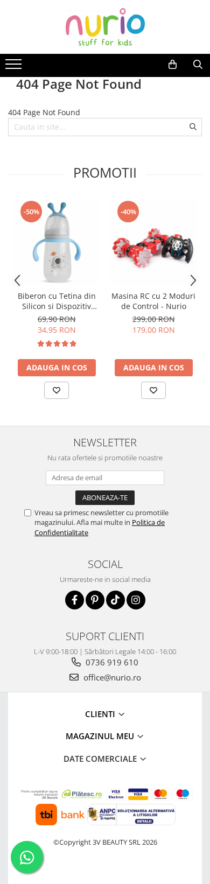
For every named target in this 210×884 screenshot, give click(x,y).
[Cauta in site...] (198, 64)
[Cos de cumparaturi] (172, 64)
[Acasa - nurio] (105, 27)
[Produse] (14, 67)
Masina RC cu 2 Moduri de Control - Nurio (153, 301)
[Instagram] (136, 600)
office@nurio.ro (111, 677)
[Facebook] (74, 600)
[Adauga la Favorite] (56, 390)
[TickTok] (115, 600)
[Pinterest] (95, 600)
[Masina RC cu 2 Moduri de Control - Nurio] (153, 242)
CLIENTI (101, 713)
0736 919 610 (110, 662)
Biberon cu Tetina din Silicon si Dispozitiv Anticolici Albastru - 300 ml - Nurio (57, 301)
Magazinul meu (101, 736)
